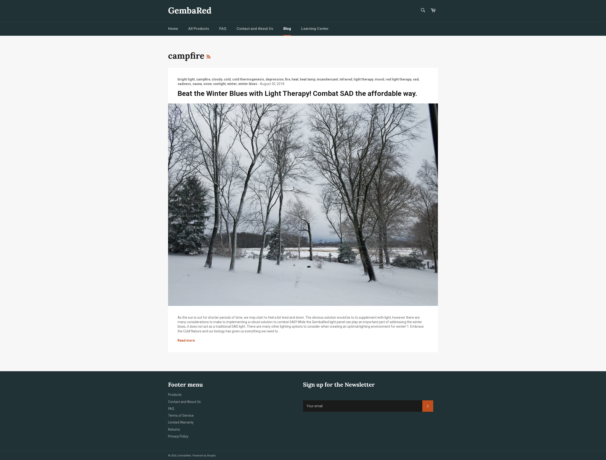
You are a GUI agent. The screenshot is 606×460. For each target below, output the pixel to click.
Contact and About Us (254, 29)
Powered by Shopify (204, 455)
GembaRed (189, 10)
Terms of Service (181, 415)
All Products (198, 29)
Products (175, 395)
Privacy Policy (178, 436)
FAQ (222, 29)
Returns (174, 429)
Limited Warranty (181, 422)
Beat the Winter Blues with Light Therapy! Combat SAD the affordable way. (297, 93)
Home (173, 29)
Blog (287, 29)
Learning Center (315, 29)
